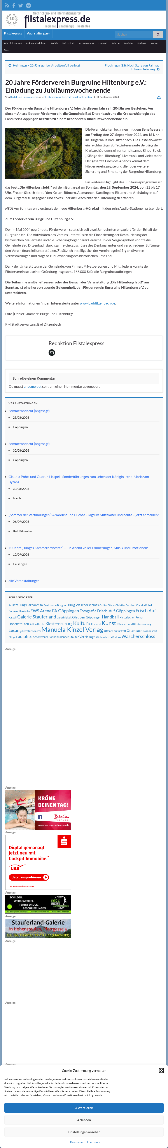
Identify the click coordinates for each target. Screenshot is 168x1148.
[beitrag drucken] (159, 98)
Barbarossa (34, 605)
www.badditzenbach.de (97, 303)
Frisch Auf (146, 610)
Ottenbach (134, 631)
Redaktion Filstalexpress (24, 97)
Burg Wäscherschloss (83, 605)
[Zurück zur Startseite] (84, 20)
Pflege (12, 637)
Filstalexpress (13, 33)
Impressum (93, 1142)
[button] (161, 1070)
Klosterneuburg (59, 623)
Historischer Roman (131, 617)
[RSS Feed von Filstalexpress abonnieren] (7, 5)
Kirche (41, 624)
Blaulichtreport (13, 43)
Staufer (74, 637)
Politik (54, 43)
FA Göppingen (65, 610)
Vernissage (87, 637)
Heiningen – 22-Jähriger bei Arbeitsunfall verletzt (46, 65)
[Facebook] (13, 5)
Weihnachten (103, 637)
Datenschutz (77, 1142)
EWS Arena (40, 610)
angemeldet (33, 386)
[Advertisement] (38, 717)
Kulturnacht (94, 624)
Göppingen (93, 617)
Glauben (78, 617)
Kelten (33, 624)
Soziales (128, 43)
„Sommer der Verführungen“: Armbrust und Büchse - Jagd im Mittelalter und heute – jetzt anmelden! (84, 515)
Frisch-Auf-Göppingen (116, 610)
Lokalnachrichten (36, 43)
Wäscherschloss (138, 636)
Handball (110, 617)
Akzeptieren (84, 1108)
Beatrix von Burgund (55, 605)
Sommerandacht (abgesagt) (29, 411)
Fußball (13, 617)
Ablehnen (84, 1120)
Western (116, 637)
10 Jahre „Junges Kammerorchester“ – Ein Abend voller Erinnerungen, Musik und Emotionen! (78, 548)
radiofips (24, 636)
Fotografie (88, 611)
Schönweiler (40, 637)
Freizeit (141, 43)
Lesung (15, 630)
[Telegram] (28, 5)
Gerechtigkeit (64, 617)
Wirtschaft (68, 43)
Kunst (109, 622)
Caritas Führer (107, 605)
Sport (7, 50)
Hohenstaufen (19, 624)
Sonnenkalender (59, 637)
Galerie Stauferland (36, 617)
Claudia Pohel (144, 605)
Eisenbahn (24, 611)
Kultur (154, 43)
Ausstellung (17, 605)
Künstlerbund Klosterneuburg (134, 624)
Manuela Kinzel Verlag (72, 629)
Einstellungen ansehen (84, 1132)
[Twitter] (20, 5)
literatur (27, 631)
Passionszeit (150, 631)
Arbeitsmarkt (86, 43)
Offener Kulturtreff (115, 631)
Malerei (36, 630)
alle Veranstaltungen (24, 581)
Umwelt (102, 43)
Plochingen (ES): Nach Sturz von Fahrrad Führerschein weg (132, 67)
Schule (115, 43)
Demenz (13, 611)
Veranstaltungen (37, 33)
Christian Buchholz (125, 605)
